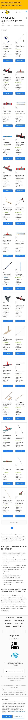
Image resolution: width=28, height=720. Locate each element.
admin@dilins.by (15, 639)
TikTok (16, 631)
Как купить (7, 620)
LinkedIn (24, 631)
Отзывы (7, 626)
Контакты (8, 623)
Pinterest (20, 631)
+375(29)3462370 (14, 636)
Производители (19, 620)
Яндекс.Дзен (12, 631)
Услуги (19, 617)
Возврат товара (18, 626)
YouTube (8, 631)
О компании (10, 617)
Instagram (4, 631)
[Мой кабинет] (22, 12)
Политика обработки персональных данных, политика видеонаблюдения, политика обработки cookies (15, 678)
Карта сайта (19, 623)
